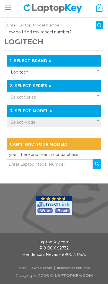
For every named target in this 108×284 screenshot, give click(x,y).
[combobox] (54, 72)
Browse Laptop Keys (73, 268)
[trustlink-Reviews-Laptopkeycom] (54, 204)
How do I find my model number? (39, 32)
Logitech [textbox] (19, 72)
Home (21, 268)
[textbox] (54, 97)
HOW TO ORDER (41, 268)
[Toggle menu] (11, 7)
